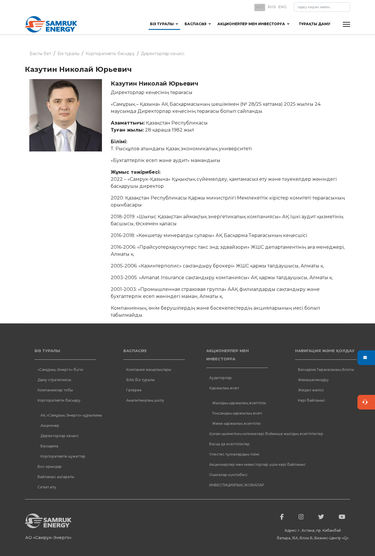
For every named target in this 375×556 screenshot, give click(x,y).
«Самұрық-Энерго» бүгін (60, 369)
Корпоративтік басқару (59, 400)
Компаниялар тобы (55, 390)
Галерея (134, 390)
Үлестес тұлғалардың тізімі (234, 454)
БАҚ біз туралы (140, 380)
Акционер (49, 425)
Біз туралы (162, 24)
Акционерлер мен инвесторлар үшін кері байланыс (240, 464)
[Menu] (346, 24)
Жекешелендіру (313, 380)
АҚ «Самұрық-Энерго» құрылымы (71, 415)
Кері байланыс (311, 400)
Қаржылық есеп (224, 388)
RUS (272, 7)
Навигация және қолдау (324, 350)
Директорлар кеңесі (59, 436)
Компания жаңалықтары (148, 369)
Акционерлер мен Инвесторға (251, 24)
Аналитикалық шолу (145, 400)
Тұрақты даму (314, 24)
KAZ (260, 7)
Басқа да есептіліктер (229, 444)
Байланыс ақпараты (56, 477)
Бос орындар (50, 466)
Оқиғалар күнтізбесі (228, 475)
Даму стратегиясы (54, 380)
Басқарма (49, 446)
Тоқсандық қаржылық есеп (237, 413)
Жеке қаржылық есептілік (236, 423)
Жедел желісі (311, 390)
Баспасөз (196, 24)
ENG (282, 7)
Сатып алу (47, 487)
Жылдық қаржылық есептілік (239, 403)
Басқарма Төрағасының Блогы (326, 369)
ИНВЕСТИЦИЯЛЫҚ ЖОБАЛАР (236, 485)
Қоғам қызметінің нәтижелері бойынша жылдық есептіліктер (240, 434)
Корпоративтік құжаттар (63, 456)
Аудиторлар (220, 378)
